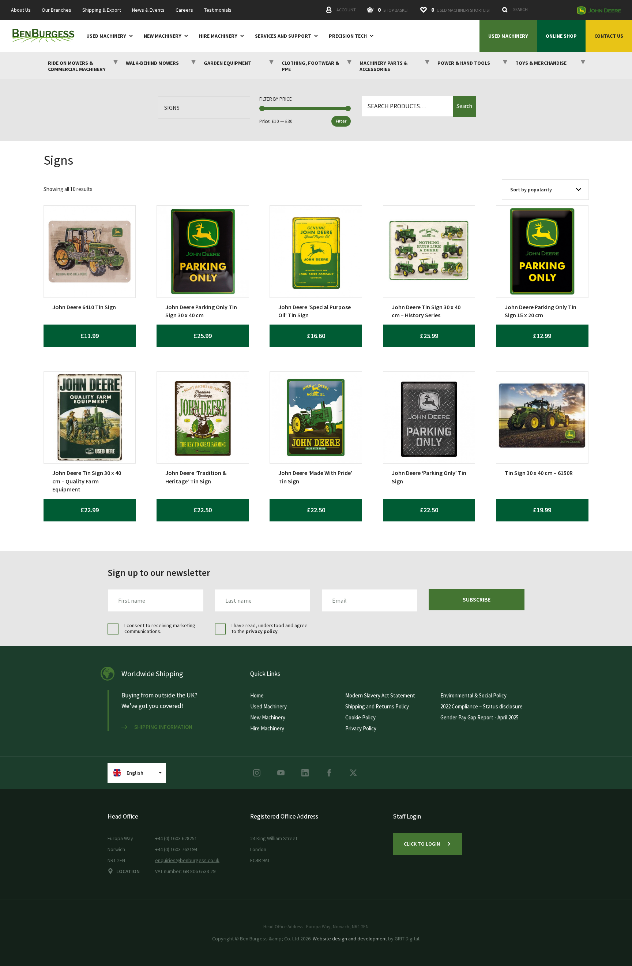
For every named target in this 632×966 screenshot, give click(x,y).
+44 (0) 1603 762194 (176, 849)
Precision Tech (348, 36)
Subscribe (476, 599)
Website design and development (350, 938)
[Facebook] (329, 772)
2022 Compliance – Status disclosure (481, 706)
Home (257, 695)
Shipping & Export (101, 10)
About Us (21, 10)
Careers (184, 10)
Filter (341, 121)
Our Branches (56, 10)
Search (464, 105)
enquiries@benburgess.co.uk (187, 860)
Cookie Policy (360, 717)
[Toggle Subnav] (129, 35)
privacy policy (262, 631)
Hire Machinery (218, 36)
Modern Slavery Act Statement (380, 695)
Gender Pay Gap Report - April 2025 (479, 717)
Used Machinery (106, 36)
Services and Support (283, 36)
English (135, 773)
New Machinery (162, 36)
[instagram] (256, 772)
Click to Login (422, 843)
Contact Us (608, 36)
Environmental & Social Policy (473, 695)
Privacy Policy (360, 728)
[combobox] (535, 9)
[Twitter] (353, 772)
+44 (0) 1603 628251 (176, 838)
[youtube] (280, 772)
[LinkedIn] (305, 772)
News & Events (148, 10)
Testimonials (218, 10)
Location (128, 871)
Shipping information (163, 727)
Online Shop (561, 36)
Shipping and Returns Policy (377, 706)
